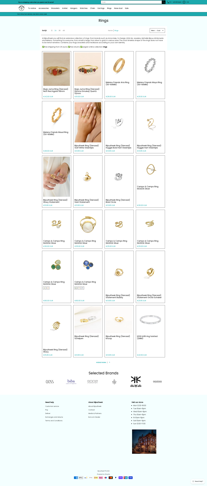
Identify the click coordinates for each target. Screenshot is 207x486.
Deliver (47, 413)
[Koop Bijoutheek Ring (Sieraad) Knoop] (119, 319)
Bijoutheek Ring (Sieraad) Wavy (55, 350)
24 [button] (55, 30)
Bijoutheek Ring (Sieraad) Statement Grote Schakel (149, 296)
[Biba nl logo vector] (71, 382)
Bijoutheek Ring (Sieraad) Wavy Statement (55, 201)
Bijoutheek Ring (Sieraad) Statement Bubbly (118, 296)
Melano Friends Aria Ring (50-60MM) (117, 83)
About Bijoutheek (94, 406)
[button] (174, 2)
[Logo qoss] (49, 382)
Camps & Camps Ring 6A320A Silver (147, 187)
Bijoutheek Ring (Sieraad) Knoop (118, 337)
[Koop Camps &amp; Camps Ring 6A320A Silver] (150, 170)
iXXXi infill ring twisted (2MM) (147, 337)
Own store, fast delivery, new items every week (32, 14)
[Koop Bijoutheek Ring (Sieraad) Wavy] (56, 326)
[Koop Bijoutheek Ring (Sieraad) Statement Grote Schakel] (150, 272)
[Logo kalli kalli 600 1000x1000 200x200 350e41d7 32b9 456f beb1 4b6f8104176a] (136, 381)
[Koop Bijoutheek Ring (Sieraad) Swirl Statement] (87, 177)
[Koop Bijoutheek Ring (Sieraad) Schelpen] (87, 319)
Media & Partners (94, 413)
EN (188, 2)
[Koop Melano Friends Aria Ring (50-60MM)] (119, 65)
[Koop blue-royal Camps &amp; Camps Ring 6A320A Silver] (87, 265)
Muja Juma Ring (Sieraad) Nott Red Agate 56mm (55, 90)
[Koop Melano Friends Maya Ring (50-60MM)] (150, 65)
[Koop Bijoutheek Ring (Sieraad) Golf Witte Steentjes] (87, 122)
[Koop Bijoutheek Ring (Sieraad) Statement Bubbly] (119, 272)
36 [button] (59, 30)
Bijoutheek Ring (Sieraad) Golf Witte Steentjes (86, 146)
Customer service (52, 406)
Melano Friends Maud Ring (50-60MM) (55, 133)
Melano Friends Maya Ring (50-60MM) (149, 83)
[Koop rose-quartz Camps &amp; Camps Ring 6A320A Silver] (56, 265)
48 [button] (64, 30)
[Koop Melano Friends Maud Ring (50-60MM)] (56, 115)
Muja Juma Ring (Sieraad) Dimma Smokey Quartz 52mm (87, 91)
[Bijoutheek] (21, 8)
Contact (91, 410)
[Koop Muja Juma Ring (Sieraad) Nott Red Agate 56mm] (56, 69)
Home (110, 30)
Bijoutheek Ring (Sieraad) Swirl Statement (86, 201)
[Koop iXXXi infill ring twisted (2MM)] (150, 319)
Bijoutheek (101, 471)
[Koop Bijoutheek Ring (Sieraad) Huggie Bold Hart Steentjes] (119, 122)
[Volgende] (109, 362)
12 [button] (51, 30)
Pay (46, 410)
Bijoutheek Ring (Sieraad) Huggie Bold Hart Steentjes (118, 146)
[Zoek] (163, 2)
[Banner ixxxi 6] (92, 381)
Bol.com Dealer (94, 417)
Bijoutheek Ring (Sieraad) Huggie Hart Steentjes (149, 146)
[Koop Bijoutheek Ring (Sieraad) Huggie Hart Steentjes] (150, 122)
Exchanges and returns (54, 417)
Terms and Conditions (53, 421)
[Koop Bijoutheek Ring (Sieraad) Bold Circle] (119, 177)
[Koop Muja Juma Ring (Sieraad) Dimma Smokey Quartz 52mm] (87, 69)
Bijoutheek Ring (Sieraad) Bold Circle (118, 201)
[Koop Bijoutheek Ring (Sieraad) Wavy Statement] (56, 177)
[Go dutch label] (114, 381)
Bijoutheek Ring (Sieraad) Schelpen (86, 337)
